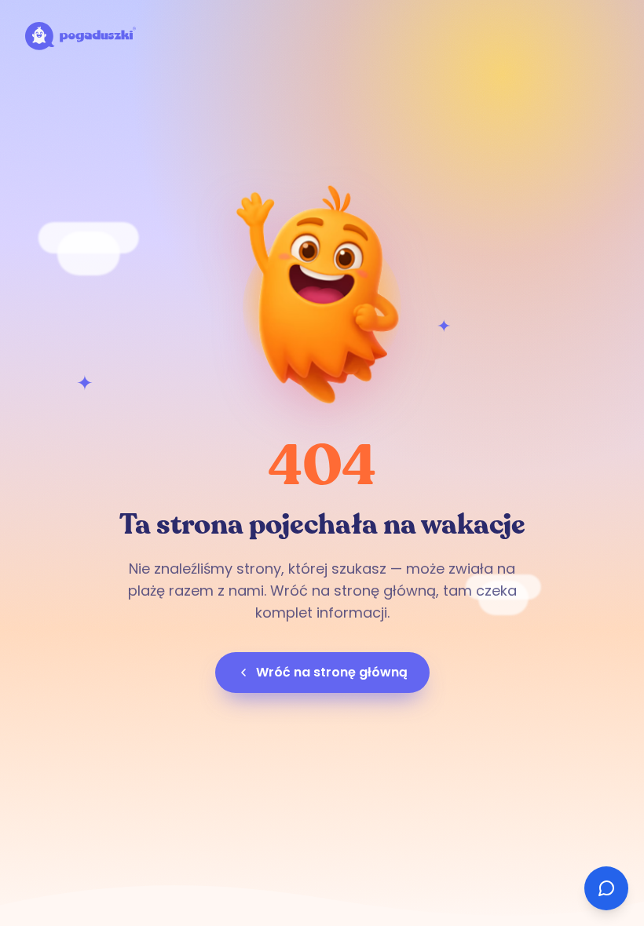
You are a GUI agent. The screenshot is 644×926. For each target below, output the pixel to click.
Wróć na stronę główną (332, 672)
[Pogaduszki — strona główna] (80, 36)
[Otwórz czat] (606, 888)
